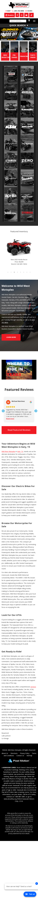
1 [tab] (9, 38)
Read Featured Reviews (19, 429)
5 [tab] (22, 38)
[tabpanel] (19, 34)
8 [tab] (30, 272)
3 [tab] (14, 272)
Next (34, 35)
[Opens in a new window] (31, 15)
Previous (8, 36)
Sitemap (29, 756)
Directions (14, 753)
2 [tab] (12, 38)
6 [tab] (25, 38)
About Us (5, 753)
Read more (10, 419)
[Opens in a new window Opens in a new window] (17, 15)
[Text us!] (30, 894)
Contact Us (20, 756)
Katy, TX (20, 451)
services (33, 687)
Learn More (11, 337)
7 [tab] (28, 38)
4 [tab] (17, 272)
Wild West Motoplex (8, 451)
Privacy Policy (24, 753)
